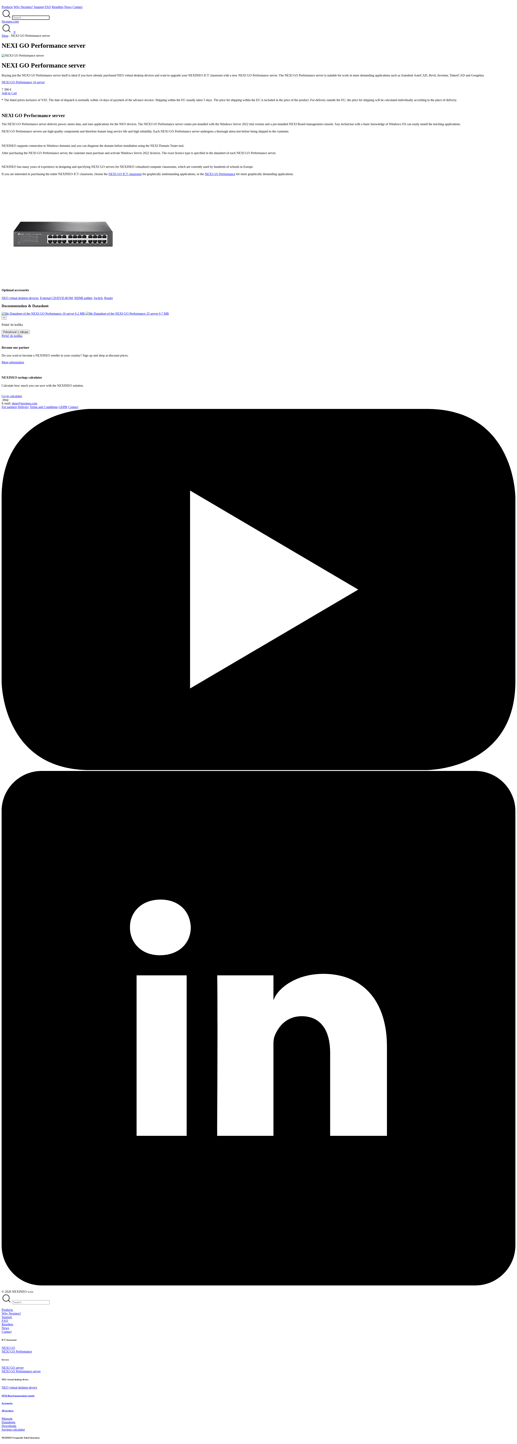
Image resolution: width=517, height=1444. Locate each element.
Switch (98, 298)
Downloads (9, 1426)
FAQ (48, 7)
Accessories (7, 1403)
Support (39, 7)
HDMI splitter (83, 298)
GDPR (63, 407)
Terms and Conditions (44, 407)
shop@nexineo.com (24, 403)
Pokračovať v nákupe (15, 331)
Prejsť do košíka (12, 336)
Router (108, 298)
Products (7, 7)
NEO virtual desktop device (19, 1387)
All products (8, 1410)
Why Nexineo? (23, 7)
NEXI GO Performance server (21, 1371)
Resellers (57, 7)
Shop (5, 35)
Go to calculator (12, 396)
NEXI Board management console (18, 1395)
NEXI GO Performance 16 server (23, 82)
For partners (9, 407)
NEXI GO (8, 1348)
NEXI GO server (13, 1367)
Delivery (23, 407)
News (68, 7)
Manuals (7, 1418)
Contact (77, 7)
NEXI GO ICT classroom (125, 174)
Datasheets (8, 1422)
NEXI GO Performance (220, 174)
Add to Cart (9, 93)
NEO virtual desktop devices (20, 298)
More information (13, 362)
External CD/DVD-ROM (56, 298)
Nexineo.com (10, 21)
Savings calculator (13, 1429)
